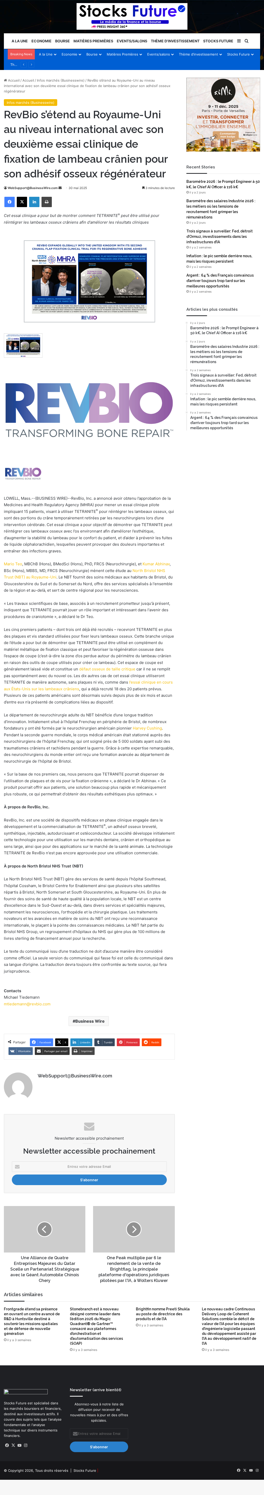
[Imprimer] (47, 202)
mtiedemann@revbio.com (27, 1003)
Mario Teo (13, 563)
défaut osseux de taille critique (107, 669)
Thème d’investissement (175, 41)
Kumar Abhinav (156, 563)
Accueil (13, 80)
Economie (41, 41)
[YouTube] (19, 1445)
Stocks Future (218, 41)
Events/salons (132, 41)
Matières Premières (93, 41)
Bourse (62, 41)
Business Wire (90, 1021)
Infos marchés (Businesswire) (61, 80)
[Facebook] (9, 202)
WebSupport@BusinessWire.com (33, 188)
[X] (22, 202)
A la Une (20, 41)
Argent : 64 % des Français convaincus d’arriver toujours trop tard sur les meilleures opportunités (220, 280)
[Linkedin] (34, 202)
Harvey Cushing (147, 728)
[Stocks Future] (132, 16)
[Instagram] (25, 1445)
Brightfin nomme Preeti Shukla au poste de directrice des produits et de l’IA (163, 1314)
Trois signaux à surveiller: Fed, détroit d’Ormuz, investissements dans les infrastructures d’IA (219, 236)
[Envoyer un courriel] (60, 188)
